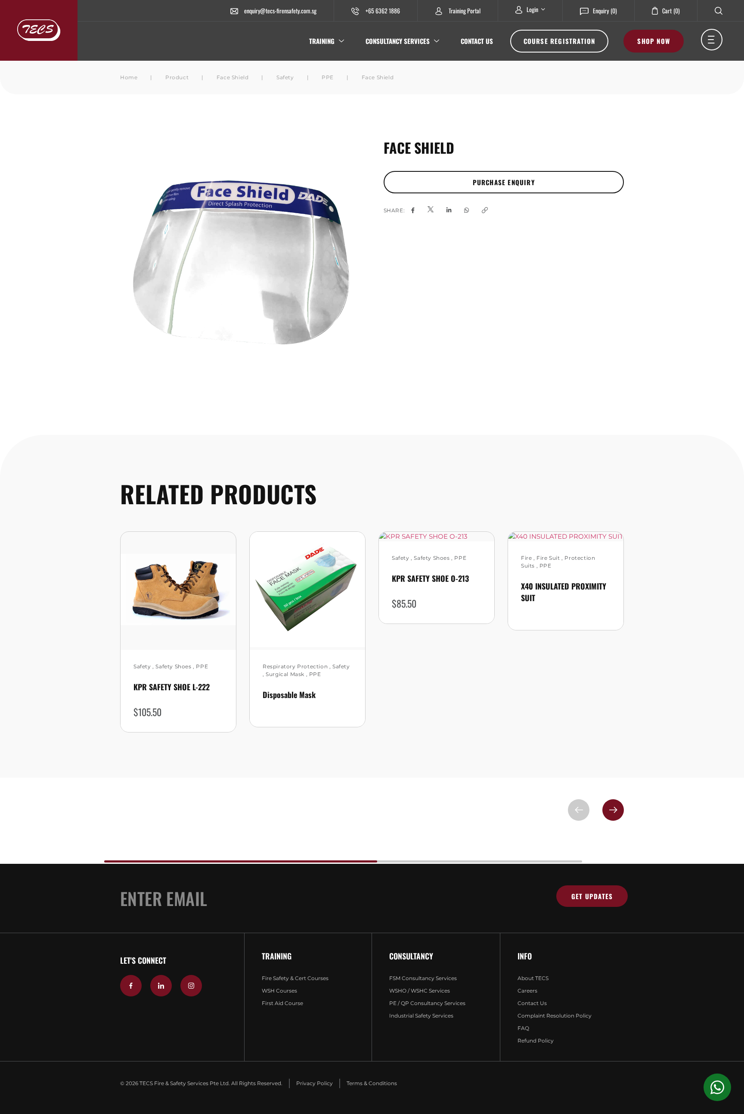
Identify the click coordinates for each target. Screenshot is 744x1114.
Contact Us (477, 41)
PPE (328, 77)
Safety (285, 77)
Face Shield (233, 77)
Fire (526, 558)
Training (322, 41)
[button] (613, 810)
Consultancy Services (398, 41)
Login (532, 9)
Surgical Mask (285, 674)
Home (128, 77)
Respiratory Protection (295, 666)
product (177, 77)
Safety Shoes (173, 666)
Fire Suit (548, 558)
